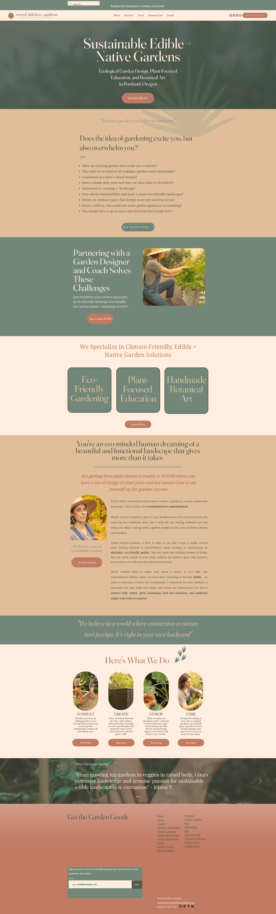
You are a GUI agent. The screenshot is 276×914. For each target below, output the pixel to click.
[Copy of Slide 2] (139, 796)
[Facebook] (234, 15)
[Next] (260, 781)
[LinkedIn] (237, 15)
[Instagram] (230, 15)
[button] (129, 15)
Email (71, 878)
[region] (89, 390)
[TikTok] (240, 15)
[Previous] (15, 781)
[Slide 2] (136, 796)
